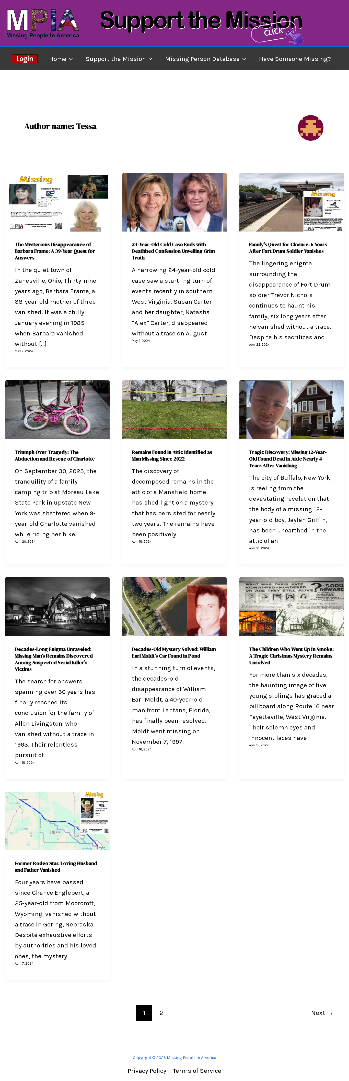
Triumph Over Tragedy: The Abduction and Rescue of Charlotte (55, 455)
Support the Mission (116, 58)
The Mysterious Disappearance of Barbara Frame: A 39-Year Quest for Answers (55, 251)
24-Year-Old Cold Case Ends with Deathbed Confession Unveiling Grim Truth (173, 251)
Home (57, 58)
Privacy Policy (147, 1070)
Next (322, 1013)
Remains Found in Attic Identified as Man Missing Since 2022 (172, 455)
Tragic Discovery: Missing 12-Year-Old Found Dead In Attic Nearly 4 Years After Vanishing (288, 459)
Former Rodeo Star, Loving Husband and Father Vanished (56, 866)
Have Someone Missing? (295, 58)
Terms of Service (197, 1070)
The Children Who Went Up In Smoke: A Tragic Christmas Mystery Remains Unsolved (291, 656)
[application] (69, 58)
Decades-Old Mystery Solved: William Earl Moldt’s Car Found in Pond (174, 652)
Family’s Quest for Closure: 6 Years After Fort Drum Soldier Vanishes (288, 248)
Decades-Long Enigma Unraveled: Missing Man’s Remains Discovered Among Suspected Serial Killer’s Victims (54, 659)
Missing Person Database (202, 58)
